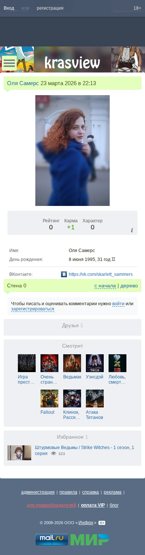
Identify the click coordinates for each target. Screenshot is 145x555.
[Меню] (9, 63)
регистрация (50, 8)
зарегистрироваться (32, 309)
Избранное (72, 437)
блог (114, 505)
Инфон (85, 522)
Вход (9, 8)
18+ (137, 8)
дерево (129, 285)
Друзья (72, 325)
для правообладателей (51, 505)
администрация (38, 492)
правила (68, 492)
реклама (113, 492)
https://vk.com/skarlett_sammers (101, 274)
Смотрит (72, 346)
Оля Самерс (23, 83)
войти (118, 303)
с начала (105, 285)
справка (90, 492)
